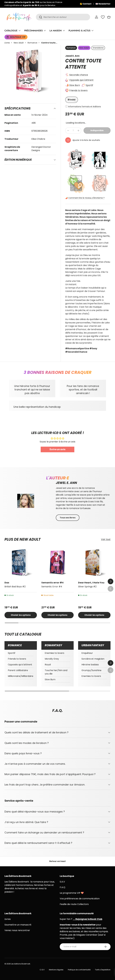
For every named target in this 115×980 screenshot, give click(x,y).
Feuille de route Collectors (74, 904)
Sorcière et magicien (92, 658)
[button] (109, 17)
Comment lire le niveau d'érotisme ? (86, 197)
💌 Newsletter (103, 3)
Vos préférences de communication (80, 898)
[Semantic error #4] (57, 562)
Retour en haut (57, 861)
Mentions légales (56, 969)
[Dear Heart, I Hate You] (94, 562)
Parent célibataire (18, 670)
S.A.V (62, 881)
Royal (48, 664)
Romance (32, 42)
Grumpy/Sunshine (91, 670)
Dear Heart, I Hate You (91, 582)
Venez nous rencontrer (17, 930)
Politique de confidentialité (79, 969)
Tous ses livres (67, 517)
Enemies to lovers (54, 653)
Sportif (89, 85)
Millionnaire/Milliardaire (20, 676)
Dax (6, 582)
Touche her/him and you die (56, 672)
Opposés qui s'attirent (81, 80)
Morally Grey (52, 658)
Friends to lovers (78, 90)
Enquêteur (87, 653)
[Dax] (20, 562)
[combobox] (63, 17)
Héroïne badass (90, 664)
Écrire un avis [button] (57, 449)
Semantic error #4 (52, 582)
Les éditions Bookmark (20, 964)
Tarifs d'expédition (103, 969)
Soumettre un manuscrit (17, 924)
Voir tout (106, 539)
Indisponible (97, 130)
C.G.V (42, 969)
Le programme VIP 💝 (72, 893)
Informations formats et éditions (84, 106)
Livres (7, 42)
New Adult (19, 42)
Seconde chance (78, 75)
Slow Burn (74, 85)
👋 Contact (85, 3)
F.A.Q (62, 887)
